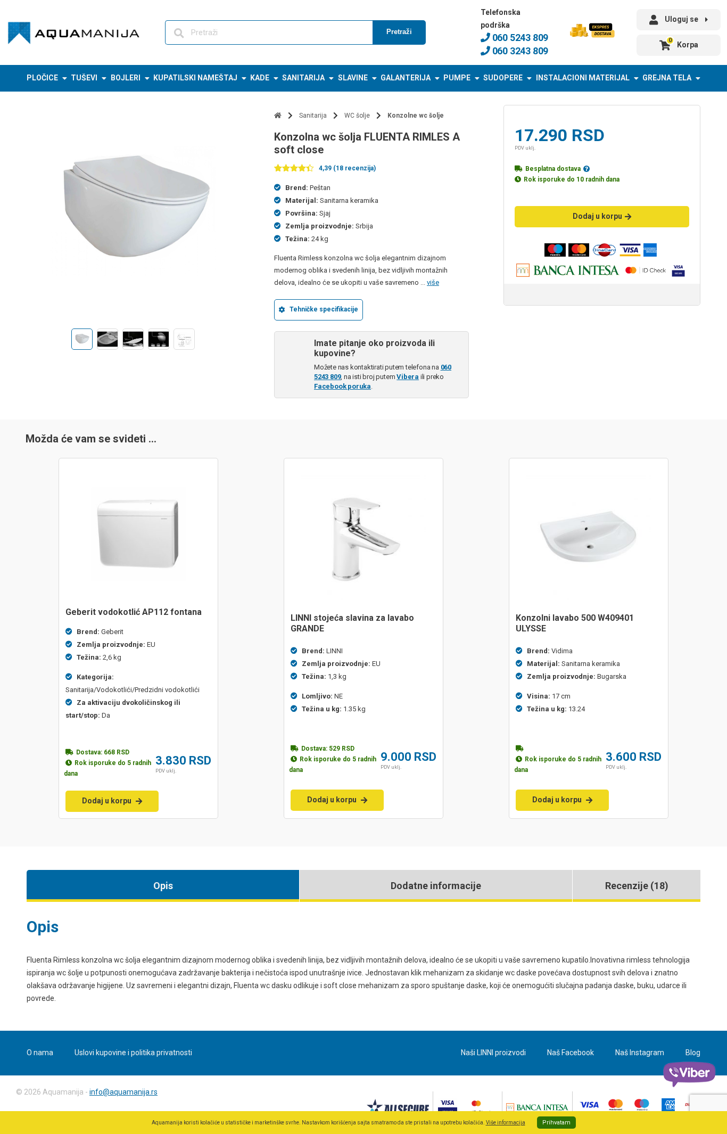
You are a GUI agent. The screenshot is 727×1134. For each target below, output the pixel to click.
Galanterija (406, 77)
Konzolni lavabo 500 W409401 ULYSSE (575, 623)
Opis (163, 885)
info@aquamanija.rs (123, 1092)
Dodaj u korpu (597, 216)
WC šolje (357, 115)
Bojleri (126, 77)
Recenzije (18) (636, 885)
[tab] (163, 886)
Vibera (407, 377)
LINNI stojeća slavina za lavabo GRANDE (352, 623)
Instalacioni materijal (583, 77)
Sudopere (503, 77)
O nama (40, 1052)
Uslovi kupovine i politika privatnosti (133, 1052)
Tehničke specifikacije (324, 309)
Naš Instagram (639, 1052)
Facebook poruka (342, 386)
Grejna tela (666, 77)
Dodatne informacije (436, 885)
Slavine (353, 77)
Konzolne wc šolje (415, 115)
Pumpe (456, 77)
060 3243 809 (519, 50)
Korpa (683, 43)
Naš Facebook (570, 1052)
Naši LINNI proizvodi (493, 1052)
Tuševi (84, 77)
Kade (259, 77)
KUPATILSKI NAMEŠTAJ (195, 77)
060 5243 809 (519, 37)
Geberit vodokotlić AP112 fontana (133, 612)
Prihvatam (556, 1122)
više (433, 282)
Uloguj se (681, 19)
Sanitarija (303, 77)
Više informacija (505, 1122)
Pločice (42, 77)
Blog (692, 1052)
